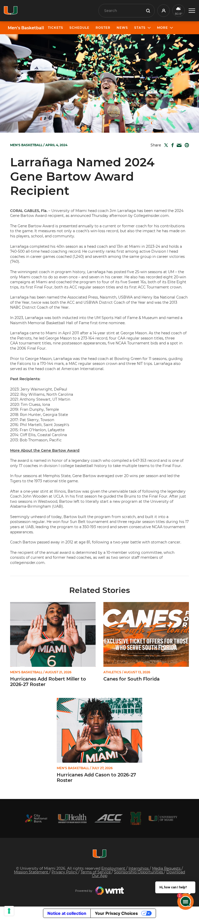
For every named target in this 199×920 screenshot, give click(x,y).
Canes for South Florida (131, 679)
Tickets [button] (55, 28)
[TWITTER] (165, 145)
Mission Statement (31, 872)
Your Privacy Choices (116, 913)
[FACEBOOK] (171, 145)
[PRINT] (186, 145)
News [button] (122, 28)
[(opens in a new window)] (36, 818)
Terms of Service (96, 872)
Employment (113, 868)
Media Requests (167, 868)
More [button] (162, 28)
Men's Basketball (26, 28)
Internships (139, 868)
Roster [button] (103, 28)
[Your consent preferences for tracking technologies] (9, 911)
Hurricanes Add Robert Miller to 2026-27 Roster (48, 682)
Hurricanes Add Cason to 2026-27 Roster (96, 777)
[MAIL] (178, 145)
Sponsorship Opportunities (139, 872)
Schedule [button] (79, 28)
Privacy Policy (65, 872)
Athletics (112, 672)
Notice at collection (66, 913)
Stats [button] (140, 28)
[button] (192, 11)
